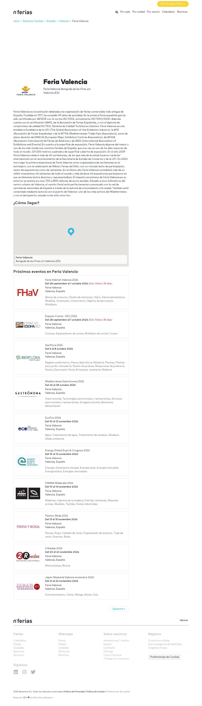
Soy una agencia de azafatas (165, 644)
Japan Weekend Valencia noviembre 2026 (69, 577)
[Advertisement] (101, 48)
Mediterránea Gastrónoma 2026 (64, 381)
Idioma (184, 620)
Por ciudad (138, 12)
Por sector (153, 12)
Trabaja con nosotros (116, 659)
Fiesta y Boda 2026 (56, 516)
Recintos (182, 12)
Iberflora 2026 (54, 345)
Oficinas (108, 651)
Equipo (107, 644)
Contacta (109, 648)
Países (17, 644)
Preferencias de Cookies (164, 657)
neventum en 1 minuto (116, 640)
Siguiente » (119, 609)
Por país (125, 12)
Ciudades (18, 648)
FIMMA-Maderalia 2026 (59, 483)
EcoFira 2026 (53, 418)
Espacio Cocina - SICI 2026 (61, 316)
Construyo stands (159, 640)
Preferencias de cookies (118, 692)
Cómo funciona (112, 655)
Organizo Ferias (157, 648)
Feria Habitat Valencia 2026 (61, 280)
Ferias (18, 634)
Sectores (18, 651)
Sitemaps (65, 634)
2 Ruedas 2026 (53, 548)
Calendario (168, 12)
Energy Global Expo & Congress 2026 (67, 450)
